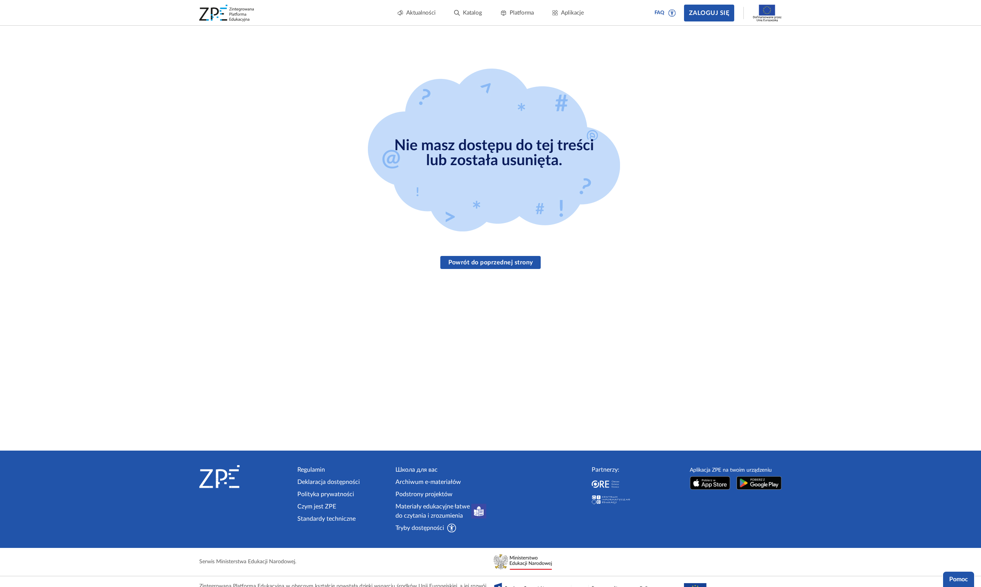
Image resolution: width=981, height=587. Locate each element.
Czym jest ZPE (316, 506)
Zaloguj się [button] (709, 13)
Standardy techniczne (326, 519)
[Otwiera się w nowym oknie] (710, 483)
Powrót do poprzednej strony (490, 262)
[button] (672, 13)
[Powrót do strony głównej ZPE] (226, 13)
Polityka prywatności (325, 494)
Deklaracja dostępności (328, 482)
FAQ (659, 12)
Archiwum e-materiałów (428, 482)
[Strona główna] (245, 476)
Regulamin (311, 470)
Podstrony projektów (424, 494)
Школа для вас (416, 470)
